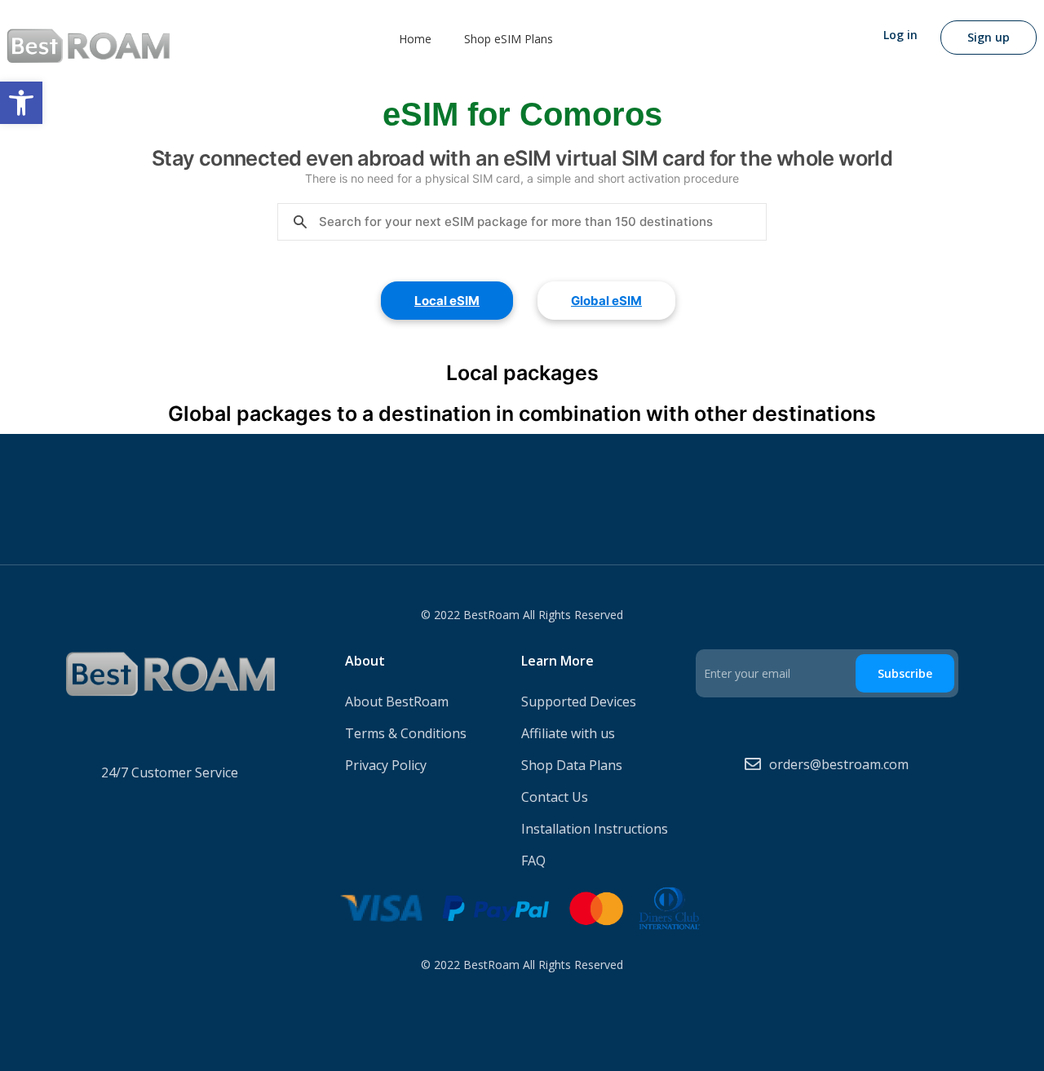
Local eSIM (447, 300)
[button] (21, 103)
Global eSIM (606, 300)
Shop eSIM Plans (508, 38)
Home (415, 38)
